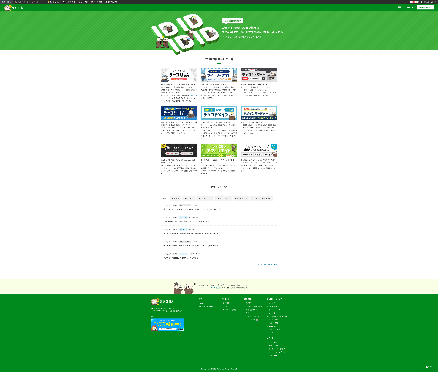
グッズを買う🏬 (252, 319)
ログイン (409, 7)
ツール (271, 333)
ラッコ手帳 (273, 342)
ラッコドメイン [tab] (241, 198)
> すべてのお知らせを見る (267, 264)
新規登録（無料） (425, 7)
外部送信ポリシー (252, 310)
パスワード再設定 (229, 310)
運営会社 (249, 313)
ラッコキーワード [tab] (205, 198)
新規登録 (226, 303)
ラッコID (272, 303)
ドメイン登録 (274, 319)
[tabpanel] (219, 231)
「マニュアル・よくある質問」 (210, 288)
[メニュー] (400, 7)
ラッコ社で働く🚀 (252, 316)
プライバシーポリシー (254, 306)
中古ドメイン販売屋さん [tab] (261, 198)
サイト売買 (273, 306)
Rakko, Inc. (220, 369)
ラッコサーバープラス (277, 349)
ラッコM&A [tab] (188, 198)
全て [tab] (164, 198)
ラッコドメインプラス (277, 352)
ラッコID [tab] (175, 198)
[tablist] (219, 198)
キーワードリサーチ (276, 310)
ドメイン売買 (274, 323)
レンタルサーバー (275, 313)
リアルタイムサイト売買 (278, 316)
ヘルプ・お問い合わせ (208, 306)
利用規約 (249, 303)
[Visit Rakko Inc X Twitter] (152, 315)
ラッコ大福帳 (274, 345)
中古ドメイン (274, 326)
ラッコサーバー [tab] (223, 198)
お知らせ (203, 303)
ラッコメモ (273, 355)
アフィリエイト (274, 329)
